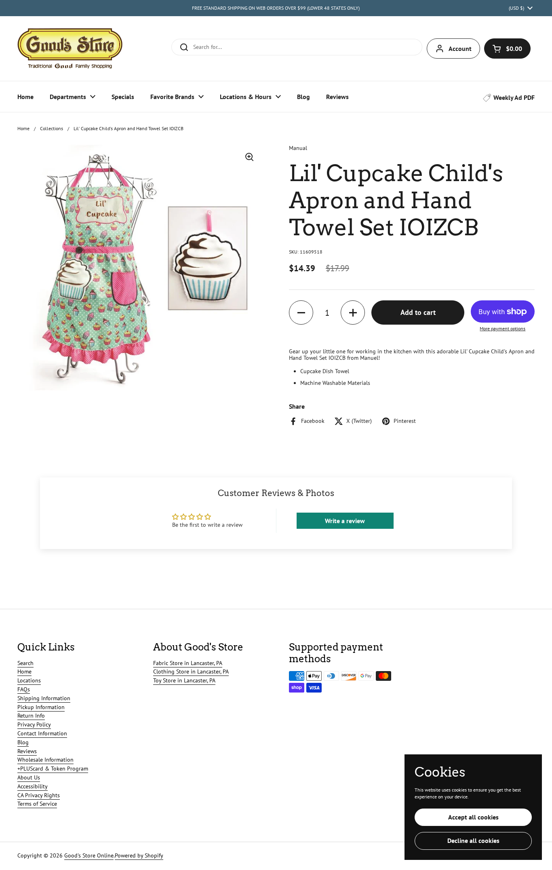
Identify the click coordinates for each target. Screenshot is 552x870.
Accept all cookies (473, 817)
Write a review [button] (345, 521)
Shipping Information (43, 698)
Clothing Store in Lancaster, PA (191, 671)
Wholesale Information (45, 759)
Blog (23, 742)
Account (460, 48)
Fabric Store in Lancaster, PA (187, 663)
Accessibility (32, 786)
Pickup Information (41, 707)
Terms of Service (37, 803)
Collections (51, 128)
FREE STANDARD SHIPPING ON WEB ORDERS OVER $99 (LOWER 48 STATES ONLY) (276, 8)
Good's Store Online (89, 855)
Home (23, 128)
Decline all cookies (473, 840)
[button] (507, 48)
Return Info (31, 715)
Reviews (27, 751)
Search (25, 663)
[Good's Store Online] (69, 48)
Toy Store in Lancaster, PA (184, 680)
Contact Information (42, 733)
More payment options (502, 329)
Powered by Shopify (139, 855)
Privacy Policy (34, 724)
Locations (29, 680)
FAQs (23, 689)
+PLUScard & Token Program (52, 768)
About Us (28, 777)
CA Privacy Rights (38, 795)
